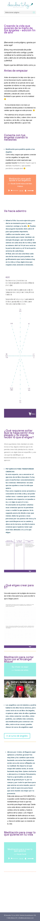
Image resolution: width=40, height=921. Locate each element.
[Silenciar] (26, 191)
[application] (20, 190)
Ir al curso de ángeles (17, 735)
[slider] (30, 191)
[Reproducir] (9, 190)
